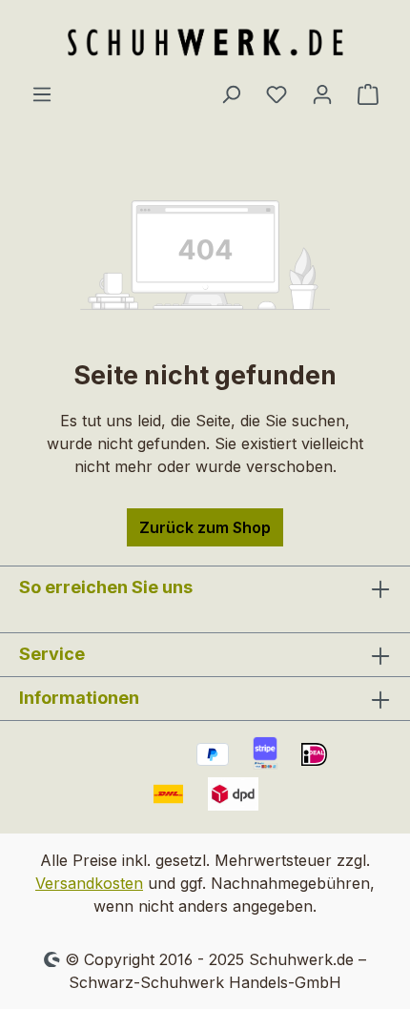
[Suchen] (231, 93)
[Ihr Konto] (322, 93)
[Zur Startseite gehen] (205, 41)
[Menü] (42, 93)
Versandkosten (89, 883)
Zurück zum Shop (205, 527)
